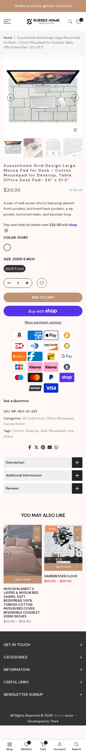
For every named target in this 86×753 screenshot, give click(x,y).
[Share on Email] (50, 447)
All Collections (33, 418)
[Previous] (10, 97)
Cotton (18, 431)
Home (8, 38)
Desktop (32, 431)
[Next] (75, 97)
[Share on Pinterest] (43, 447)
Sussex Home (14, 424)
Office (8, 436)
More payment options (43, 322)
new (70, 431)
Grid (44, 431)
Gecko (59, 715)
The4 (54, 721)
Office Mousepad (60, 418)
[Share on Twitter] (36, 447)
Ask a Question (16, 401)
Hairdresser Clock (60, 576)
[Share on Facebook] (29, 447)
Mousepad (57, 431)
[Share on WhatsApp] (56, 447)
